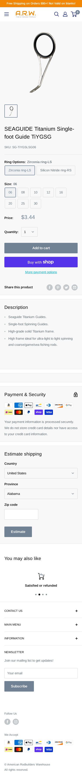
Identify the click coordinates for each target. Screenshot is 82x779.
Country (10, 463)
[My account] (65, 14)
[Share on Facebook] (50, 287)
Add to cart (41, 248)
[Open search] (56, 14)
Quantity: (11, 232)
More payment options (41, 272)
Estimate (18, 532)
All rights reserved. (16, 769)
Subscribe (19, 686)
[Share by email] (75, 287)
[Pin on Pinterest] (58, 287)
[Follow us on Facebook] (7, 722)
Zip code (10, 504)
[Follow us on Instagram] (16, 722)
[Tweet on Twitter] (66, 287)
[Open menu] (6, 14)
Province (11, 484)
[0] (74, 14)
